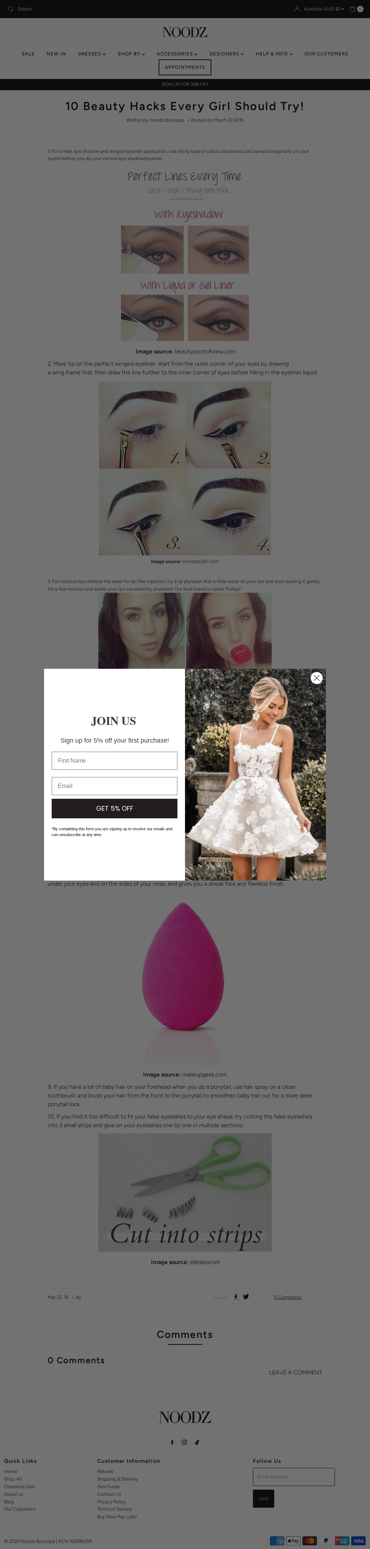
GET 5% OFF (114, 808)
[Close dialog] (316, 678)
